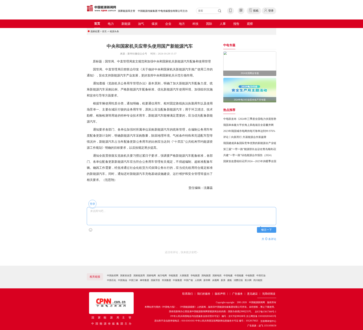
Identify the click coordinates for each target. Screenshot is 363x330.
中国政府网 (112, 275)
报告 (236, 23)
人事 (223, 23)
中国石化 (111, 280)
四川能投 (257, 280)
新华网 (206, 280)
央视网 (215, 280)
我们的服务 (203, 293)
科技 (195, 23)
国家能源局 (139, 275)
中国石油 (260, 275)
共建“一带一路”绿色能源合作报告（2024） (248, 155)
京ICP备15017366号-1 (265, 311)
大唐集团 (184, 275)
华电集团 (195, 275)
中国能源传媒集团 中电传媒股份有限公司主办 (163, 10)
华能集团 (173, 275)
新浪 (223, 280)
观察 (250, 23)
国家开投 (155, 280)
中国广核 (188, 280)
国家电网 (151, 275)
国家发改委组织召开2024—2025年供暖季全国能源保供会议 (257, 161)
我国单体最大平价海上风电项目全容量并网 (248, 125)
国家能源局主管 (126, 10)
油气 (141, 23)
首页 (97, 23)
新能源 (125, 23)
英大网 (248, 280)
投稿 (255, 10)
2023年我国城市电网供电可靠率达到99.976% (249, 131)
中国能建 (239, 275)
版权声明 (220, 293)
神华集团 (144, 280)
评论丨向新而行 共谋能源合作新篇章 (244, 137)
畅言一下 (266, 229)
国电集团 (206, 275)
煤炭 (155, 23)
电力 (111, 23)
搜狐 (229, 280)
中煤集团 (177, 280)
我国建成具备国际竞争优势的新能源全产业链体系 (252, 143)
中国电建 (228, 275)
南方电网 (162, 275)
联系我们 (187, 293)
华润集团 (166, 280)
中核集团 (249, 275)
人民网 (198, 280)
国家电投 (217, 275)
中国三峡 (133, 280)
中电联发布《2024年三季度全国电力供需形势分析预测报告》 (259, 119)
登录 (271, 10)
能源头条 (114, 31)
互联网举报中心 (268, 321)
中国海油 (122, 280)
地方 (182, 23)
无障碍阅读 (268, 293)
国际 (209, 23)
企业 (168, 23)
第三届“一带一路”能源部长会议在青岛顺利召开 (250, 149)
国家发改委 (126, 275)
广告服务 (237, 293)
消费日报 (238, 280)
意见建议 (252, 293)
